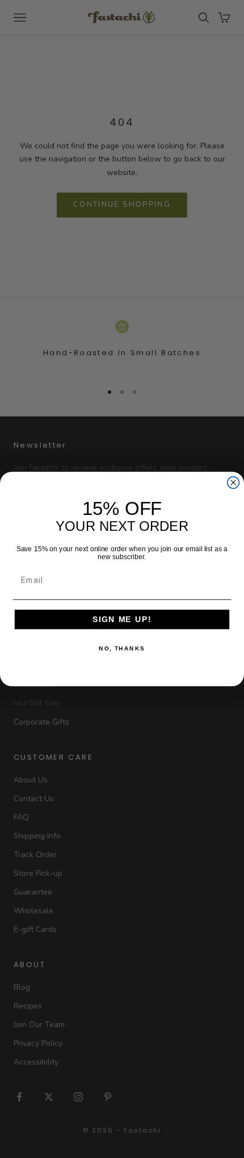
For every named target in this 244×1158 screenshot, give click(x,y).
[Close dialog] (233, 482)
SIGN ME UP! (122, 619)
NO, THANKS (122, 648)
